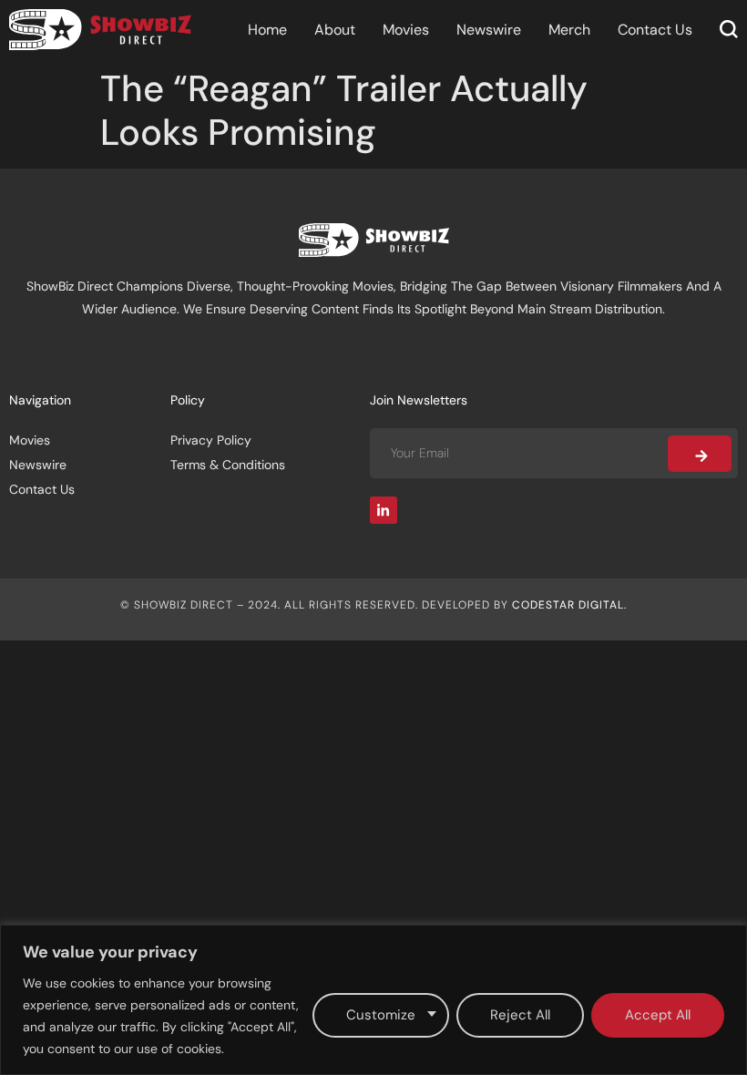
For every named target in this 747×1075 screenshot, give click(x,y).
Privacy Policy (210, 440)
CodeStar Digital (568, 605)
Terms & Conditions (227, 464)
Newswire (488, 29)
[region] (373, 1000)
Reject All (520, 1015)
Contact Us (655, 29)
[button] (729, 29)
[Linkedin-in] (383, 510)
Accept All (658, 1015)
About (334, 29)
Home (267, 29)
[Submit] (700, 453)
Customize (380, 1015)
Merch (569, 29)
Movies (406, 29)
